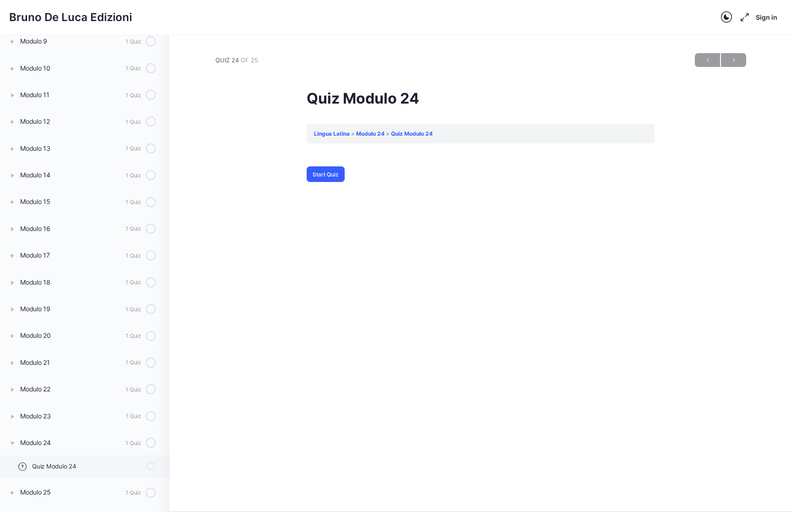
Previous (707, 60)
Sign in (766, 17)
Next (733, 60)
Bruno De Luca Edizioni (70, 17)
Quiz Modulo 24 (412, 133)
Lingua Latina (332, 133)
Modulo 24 (370, 133)
